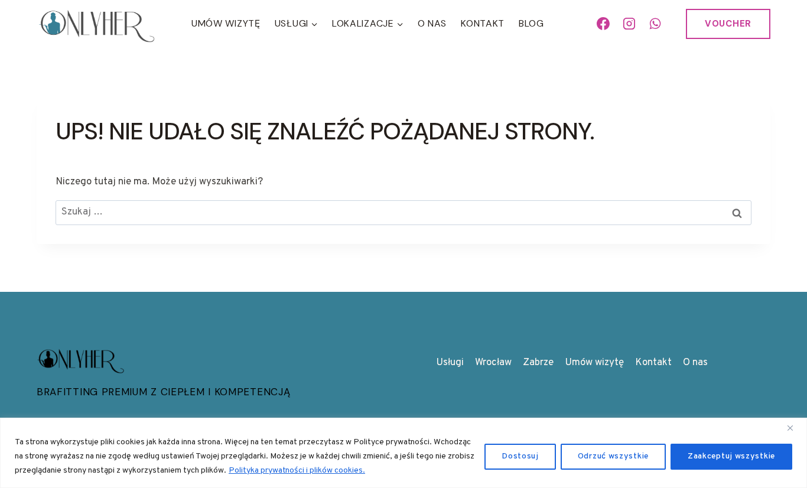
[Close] (795, 428)
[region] (403, 453)
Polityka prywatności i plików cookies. (297, 471)
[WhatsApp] (655, 24)
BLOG (531, 23)
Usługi (450, 362)
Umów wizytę (594, 362)
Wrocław (493, 362)
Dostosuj (520, 456)
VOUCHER (728, 24)
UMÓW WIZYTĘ (226, 23)
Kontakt (483, 23)
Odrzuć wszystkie (613, 456)
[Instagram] (629, 24)
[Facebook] (604, 24)
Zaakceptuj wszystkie (731, 456)
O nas (432, 23)
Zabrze (538, 362)
